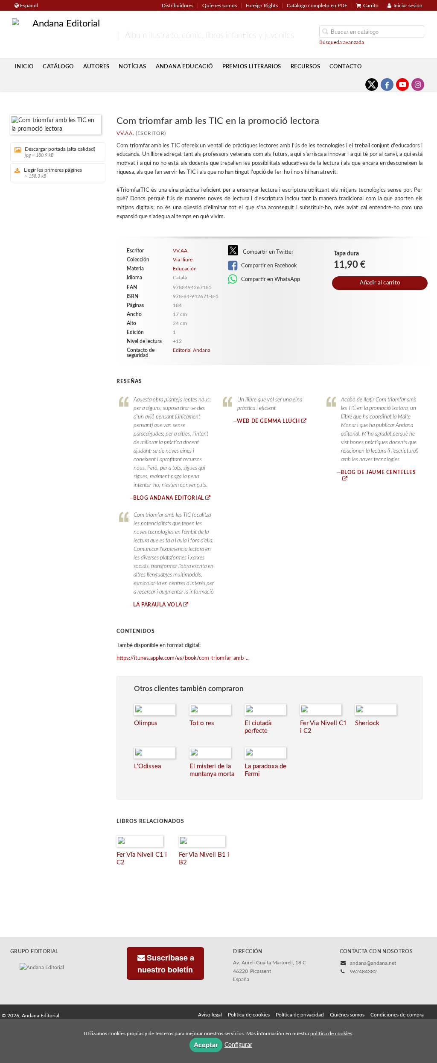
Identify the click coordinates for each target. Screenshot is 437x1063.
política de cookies (331, 1033)
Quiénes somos (347, 1014)
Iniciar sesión (407, 5)
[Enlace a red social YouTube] (402, 84)
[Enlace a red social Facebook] (387, 84)
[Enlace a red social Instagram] (417, 84)
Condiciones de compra (397, 1014)
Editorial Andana (191, 350)
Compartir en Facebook (268, 265)
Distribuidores (177, 5)
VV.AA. (125, 133)
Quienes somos (219, 5)
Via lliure (182, 259)
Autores (96, 66)
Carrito (371, 5)
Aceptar (206, 1045)
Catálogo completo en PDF (317, 5)
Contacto (345, 66)
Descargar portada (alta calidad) (60, 152)
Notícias (132, 66)
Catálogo (58, 66)
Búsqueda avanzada (341, 41)
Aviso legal (210, 1014)
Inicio (24, 66)
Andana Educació (184, 66)
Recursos (305, 66)
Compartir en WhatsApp (270, 279)
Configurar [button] (238, 1045)
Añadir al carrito (380, 283)
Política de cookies (249, 1014)
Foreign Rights (262, 5)
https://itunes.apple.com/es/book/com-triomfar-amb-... (183, 658)
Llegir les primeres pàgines (53, 173)
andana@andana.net (373, 963)
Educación (185, 268)
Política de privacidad (300, 1014)
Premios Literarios (251, 66)
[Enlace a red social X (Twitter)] (371, 84)
